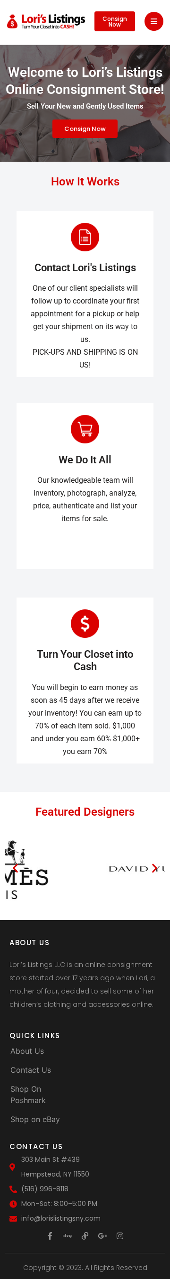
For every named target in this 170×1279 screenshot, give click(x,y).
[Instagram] (120, 1235)
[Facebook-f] (50, 1235)
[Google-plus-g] (102, 1235)
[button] (15, 868)
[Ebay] (67, 1235)
